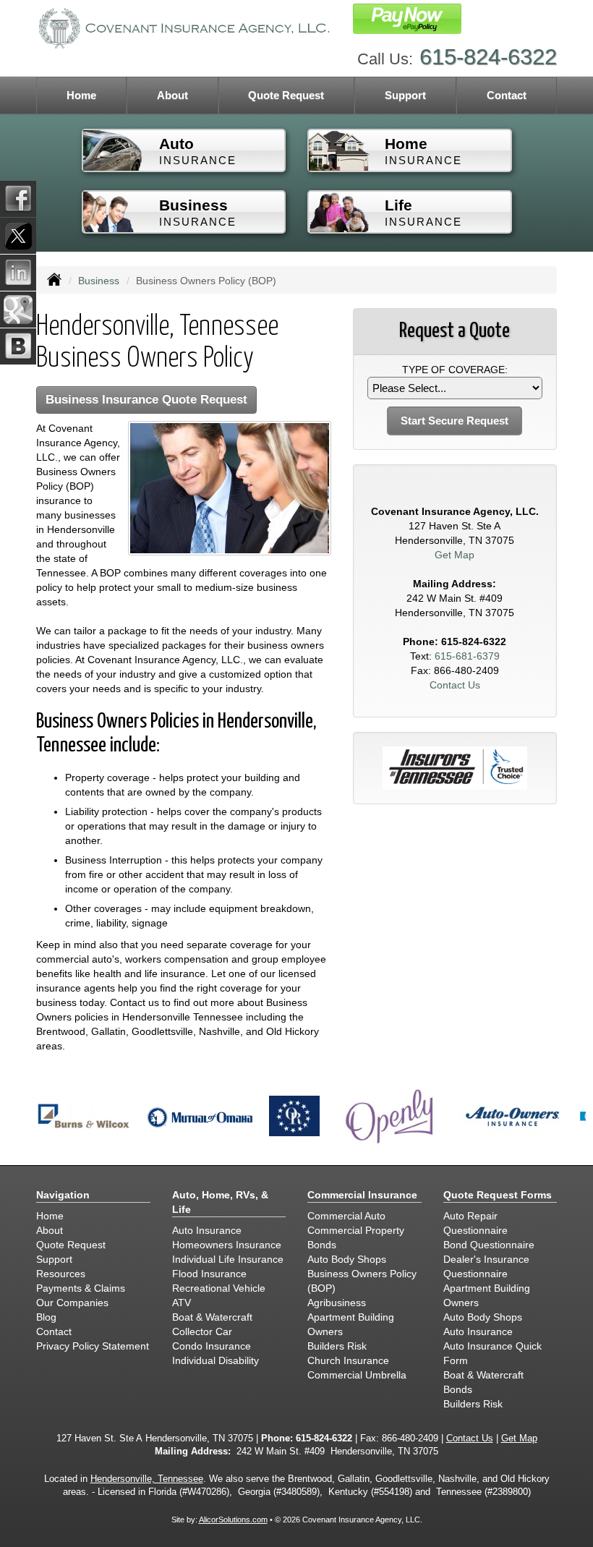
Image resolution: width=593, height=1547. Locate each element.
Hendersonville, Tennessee (146, 1479)
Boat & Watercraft (212, 1317)
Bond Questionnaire (488, 1244)
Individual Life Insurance (227, 1259)
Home (81, 95)
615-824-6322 (488, 56)
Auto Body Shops (346, 1259)
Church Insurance (348, 1360)
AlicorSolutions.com (233, 1519)
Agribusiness (336, 1302)
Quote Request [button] (286, 95)
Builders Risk (337, 1346)
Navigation (63, 1195)
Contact (506, 95)
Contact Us (455, 685)
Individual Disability (215, 1360)
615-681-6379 (467, 656)
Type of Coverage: (455, 369)
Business (98, 280)
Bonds (321, 1244)
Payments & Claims (80, 1288)
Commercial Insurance (362, 1195)
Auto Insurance (207, 1230)
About (172, 95)
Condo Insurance (211, 1346)
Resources (60, 1273)
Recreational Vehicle (218, 1288)
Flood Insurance (209, 1273)
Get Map (454, 555)
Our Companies (72, 1302)
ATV (181, 1302)
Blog (46, 1317)
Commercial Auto (346, 1216)
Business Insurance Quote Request (146, 399)
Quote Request (71, 1244)
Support (54, 1259)
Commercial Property (355, 1230)
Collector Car (202, 1331)
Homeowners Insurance (226, 1244)
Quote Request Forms (497, 1195)
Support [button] (405, 95)
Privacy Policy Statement (92, 1346)
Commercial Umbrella (356, 1375)
